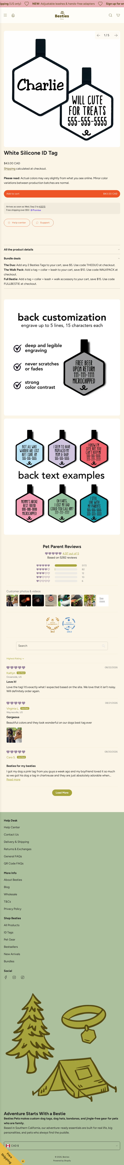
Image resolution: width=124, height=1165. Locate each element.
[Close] (22, 1160)
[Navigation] (5, 15)
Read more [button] (13, 779)
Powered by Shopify (62, 1161)
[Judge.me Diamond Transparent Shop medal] (68, 623)
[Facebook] (6, 977)
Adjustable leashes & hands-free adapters (61, 3)
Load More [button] (62, 792)
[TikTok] (22, 977)
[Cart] (118, 15)
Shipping (10, 168)
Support (45, 222)
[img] (15, 667)
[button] (98, 35)
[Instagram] (14, 977)
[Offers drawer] (13, 15)
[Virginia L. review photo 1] (14, 735)
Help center (19, 222)
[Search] (110, 15)
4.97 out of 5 (71, 553)
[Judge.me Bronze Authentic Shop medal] (52, 623)
